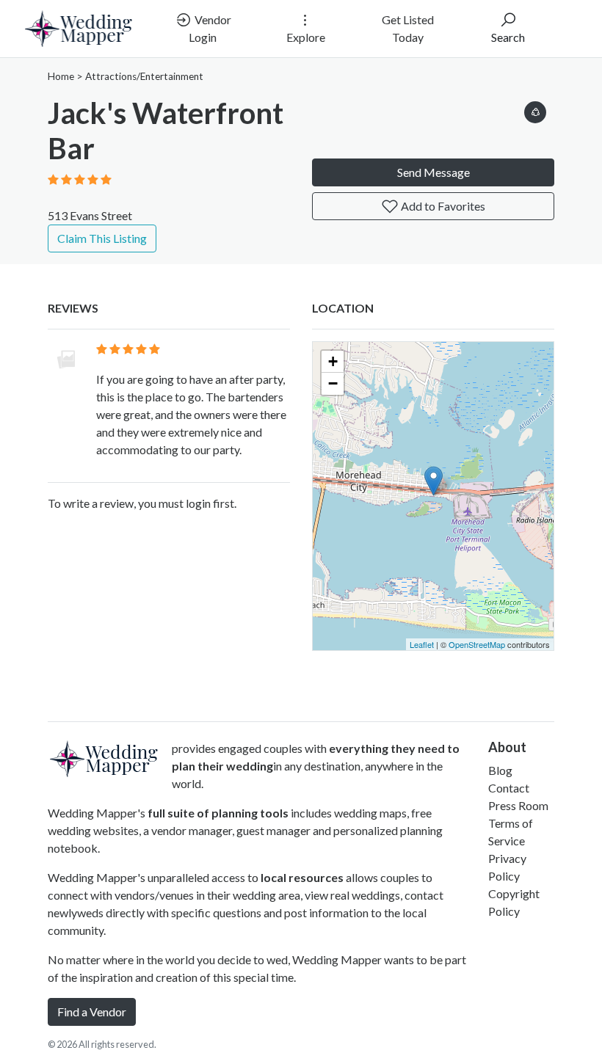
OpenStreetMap (477, 644)
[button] (535, 110)
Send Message (433, 172)
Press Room (518, 805)
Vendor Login (210, 28)
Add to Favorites (442, 206)
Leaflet (422, 644)
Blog (500, 770)
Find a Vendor (91, 1012)
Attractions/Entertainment (144, 76)
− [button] (333, 383)
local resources (302, 877)
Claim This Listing (102, 238)
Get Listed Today (408, 28)
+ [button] (333, 361)
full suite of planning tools (218, 813)
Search (508, 37)
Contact (508, 788)
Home (61, 76)
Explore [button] (305, 37)
